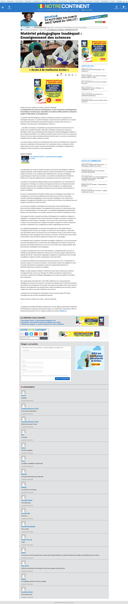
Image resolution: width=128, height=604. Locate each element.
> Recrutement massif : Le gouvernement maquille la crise (38, 320)
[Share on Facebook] (65, 75)
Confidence (36, 1)
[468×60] (79, 336)
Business (28, 1)
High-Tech (81, 1)
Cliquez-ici (63, 311)
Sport (60, 10)
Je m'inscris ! (43, 338)
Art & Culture (19, 1)
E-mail (24, 365)
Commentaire (26, 350)
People (54, 10)
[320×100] (90, 325)
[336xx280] (48, 103)
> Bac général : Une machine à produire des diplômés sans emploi (40, 322)
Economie (45, 1)
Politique (40, 10)
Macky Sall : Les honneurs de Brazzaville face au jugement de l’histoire (55, 27)
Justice (112, 1)
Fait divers (72, 1)
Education (53, 1)
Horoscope (89, 1)
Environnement (62, 1)
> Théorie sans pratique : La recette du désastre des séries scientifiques (42, 324)
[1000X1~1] (64, 26)
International (104, 1)
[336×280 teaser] (89, 370)
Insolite (97, 1)
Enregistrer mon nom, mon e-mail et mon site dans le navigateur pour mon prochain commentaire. (45, 375)
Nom (23, 361)
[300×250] (94, 61)
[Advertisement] (94, 131)
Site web (24, 369)
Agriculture (10, 1)
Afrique (3, 1)
